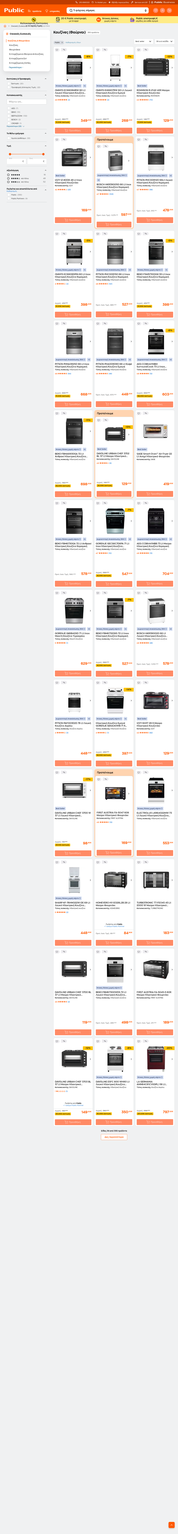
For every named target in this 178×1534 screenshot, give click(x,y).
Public (13, 195)
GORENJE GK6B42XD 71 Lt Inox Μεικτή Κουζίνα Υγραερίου (72, 634)
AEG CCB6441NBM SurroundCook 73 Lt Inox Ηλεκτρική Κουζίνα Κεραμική (153, 365)
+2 (98, 180)
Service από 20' (141, 2)
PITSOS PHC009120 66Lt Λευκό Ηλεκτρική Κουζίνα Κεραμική (155, 181)
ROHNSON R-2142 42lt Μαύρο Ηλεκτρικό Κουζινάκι (153, 91)
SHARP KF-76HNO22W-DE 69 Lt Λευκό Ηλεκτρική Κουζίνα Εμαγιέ (72, 904)
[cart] (169, 10)
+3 (89, 360)
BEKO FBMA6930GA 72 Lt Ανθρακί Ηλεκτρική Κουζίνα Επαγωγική (70, 455)
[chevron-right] (90, 67)
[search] (71, 10)
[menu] (29, 11)
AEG (13, 108)
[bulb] (47, 11)
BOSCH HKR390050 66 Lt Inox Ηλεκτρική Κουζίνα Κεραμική (114, 185)
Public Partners (17, 198)
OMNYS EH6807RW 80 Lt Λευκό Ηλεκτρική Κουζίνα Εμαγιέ (114, 91)
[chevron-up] (172, 1525)
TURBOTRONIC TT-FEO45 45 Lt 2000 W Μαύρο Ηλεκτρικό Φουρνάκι (154, 904)
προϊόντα (36, 11)
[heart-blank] (155, 10)
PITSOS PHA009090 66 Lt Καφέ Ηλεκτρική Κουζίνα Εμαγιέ (114, 365)
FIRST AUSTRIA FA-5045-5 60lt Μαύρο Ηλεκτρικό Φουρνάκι (154, 993)
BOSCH (14, 119)
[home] (14, 13)
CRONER (14, 123)
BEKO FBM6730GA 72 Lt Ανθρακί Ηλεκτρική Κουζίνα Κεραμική (73, 545)
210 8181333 (84, 2)
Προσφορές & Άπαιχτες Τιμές (23, 87)
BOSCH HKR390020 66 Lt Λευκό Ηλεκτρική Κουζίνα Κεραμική (151, 634)
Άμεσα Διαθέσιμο (18, 138)
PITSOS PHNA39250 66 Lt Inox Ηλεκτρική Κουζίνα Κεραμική (72, 365)
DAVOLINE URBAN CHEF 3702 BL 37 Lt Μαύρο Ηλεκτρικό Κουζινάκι (113, 455)
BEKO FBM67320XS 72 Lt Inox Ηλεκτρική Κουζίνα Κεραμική (112, 634)
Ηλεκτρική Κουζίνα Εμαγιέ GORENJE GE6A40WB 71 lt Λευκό (110, 724)
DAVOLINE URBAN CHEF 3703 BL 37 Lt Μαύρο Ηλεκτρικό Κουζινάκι (73, 1083)
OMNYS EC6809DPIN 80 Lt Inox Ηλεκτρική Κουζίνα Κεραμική (72, 275)
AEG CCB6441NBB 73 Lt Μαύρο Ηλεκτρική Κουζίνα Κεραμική (154, 545)
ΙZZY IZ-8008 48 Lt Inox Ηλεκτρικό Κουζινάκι (68, 181)
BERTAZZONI (16, 116)
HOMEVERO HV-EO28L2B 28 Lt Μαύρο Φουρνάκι (113, 904)
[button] (164, 2)
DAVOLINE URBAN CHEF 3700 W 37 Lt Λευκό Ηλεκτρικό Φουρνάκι (73, 814)
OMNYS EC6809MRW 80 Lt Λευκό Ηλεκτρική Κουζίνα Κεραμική (70, 91)
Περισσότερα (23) (14, 126)
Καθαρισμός (12, 191)
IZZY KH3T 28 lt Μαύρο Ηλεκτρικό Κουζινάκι (149, 724)
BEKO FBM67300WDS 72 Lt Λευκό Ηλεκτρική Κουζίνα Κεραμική (111, 993)
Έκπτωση (15, 83)
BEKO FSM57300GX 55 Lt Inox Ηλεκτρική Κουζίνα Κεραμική (153, 275)
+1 (85, 86)
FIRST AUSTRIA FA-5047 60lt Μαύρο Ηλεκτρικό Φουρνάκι (113, 814)
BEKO (13, 112)
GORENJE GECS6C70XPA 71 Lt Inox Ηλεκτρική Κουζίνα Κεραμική (112, 545)
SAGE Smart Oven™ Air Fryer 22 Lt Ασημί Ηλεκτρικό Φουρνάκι (154, 455)
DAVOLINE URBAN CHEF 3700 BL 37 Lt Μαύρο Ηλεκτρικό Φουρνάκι (73, 993)
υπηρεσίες (55, 11)
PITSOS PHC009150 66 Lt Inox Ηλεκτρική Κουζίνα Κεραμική (113, 275)
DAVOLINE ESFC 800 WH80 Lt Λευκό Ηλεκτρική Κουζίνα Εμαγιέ (112, 1083)
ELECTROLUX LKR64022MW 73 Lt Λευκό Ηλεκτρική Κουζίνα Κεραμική (154, 814)
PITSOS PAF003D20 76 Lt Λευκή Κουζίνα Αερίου (73, 724)
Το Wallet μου (100, 2)
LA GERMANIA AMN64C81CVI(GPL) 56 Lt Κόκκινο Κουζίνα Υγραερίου (152, 1083)
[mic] (145, 10)
